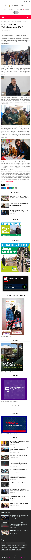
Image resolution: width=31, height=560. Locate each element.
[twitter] (27, 1)
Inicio (2, 21)
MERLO (5, 21)
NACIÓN (9, 545)
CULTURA (8, 542)
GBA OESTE (19, 9)
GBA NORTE (11, 9)
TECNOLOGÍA (22, 547)
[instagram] (29, 1)
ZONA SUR (19, 549)
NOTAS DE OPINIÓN (16, 545)
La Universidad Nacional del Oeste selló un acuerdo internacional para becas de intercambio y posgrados (19, 449)
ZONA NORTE (5, 549)
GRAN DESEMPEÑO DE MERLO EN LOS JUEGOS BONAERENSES (18, 470)
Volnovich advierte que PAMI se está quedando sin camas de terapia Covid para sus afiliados (19, 491)
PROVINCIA (4, 547)
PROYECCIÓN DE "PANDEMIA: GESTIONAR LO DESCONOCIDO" (19, 442)
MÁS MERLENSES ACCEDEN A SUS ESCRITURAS (17, 497)
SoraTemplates (10, 557)
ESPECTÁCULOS (21, 542)
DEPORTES (14, 542)
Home (2, 1)
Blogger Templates (25, 557)
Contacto (7, 1)
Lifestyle (3, 545)
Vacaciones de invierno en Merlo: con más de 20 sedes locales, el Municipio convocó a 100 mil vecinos (19, 198)
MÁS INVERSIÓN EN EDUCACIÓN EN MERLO (19, 503)
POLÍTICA (24, 545)
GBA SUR (27, 9)
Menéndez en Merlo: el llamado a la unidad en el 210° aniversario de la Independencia (19, 211)
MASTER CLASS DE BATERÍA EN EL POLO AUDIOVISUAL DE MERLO (19, 204)
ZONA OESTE (12, 549)
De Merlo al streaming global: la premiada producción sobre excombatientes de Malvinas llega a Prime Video (19, 463)
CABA (5, 9)
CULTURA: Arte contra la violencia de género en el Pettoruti (18, 483)
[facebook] (24, 1)
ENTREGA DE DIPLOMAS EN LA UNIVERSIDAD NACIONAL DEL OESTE (18, 477)
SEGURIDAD (15, 547)
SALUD (10, 547)
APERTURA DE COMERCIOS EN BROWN (18, 455)
